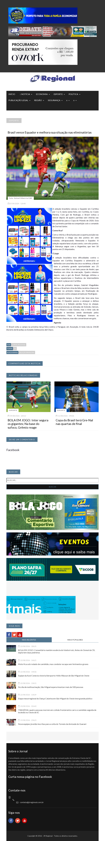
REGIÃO (38, 100)
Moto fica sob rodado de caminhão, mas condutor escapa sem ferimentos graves (53, 664)
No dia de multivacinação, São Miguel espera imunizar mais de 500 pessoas (50, 687)
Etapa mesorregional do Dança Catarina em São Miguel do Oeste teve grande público (55, 698)
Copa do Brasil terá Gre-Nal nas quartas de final (74, 422)
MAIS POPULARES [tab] (75, 640)
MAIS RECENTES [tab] (29, 640)
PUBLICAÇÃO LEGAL (18, 100)
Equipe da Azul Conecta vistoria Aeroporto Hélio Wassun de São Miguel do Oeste (53, 675)
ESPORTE (58, 94)
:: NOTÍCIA (25, 94)
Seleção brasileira (26, 352)
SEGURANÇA (54, 100)
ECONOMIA (42, 94)
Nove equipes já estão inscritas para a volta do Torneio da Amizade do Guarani (52, 724)
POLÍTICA (73, 94)
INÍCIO (11, 94)
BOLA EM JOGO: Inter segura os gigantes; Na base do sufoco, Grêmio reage (28, 423)
